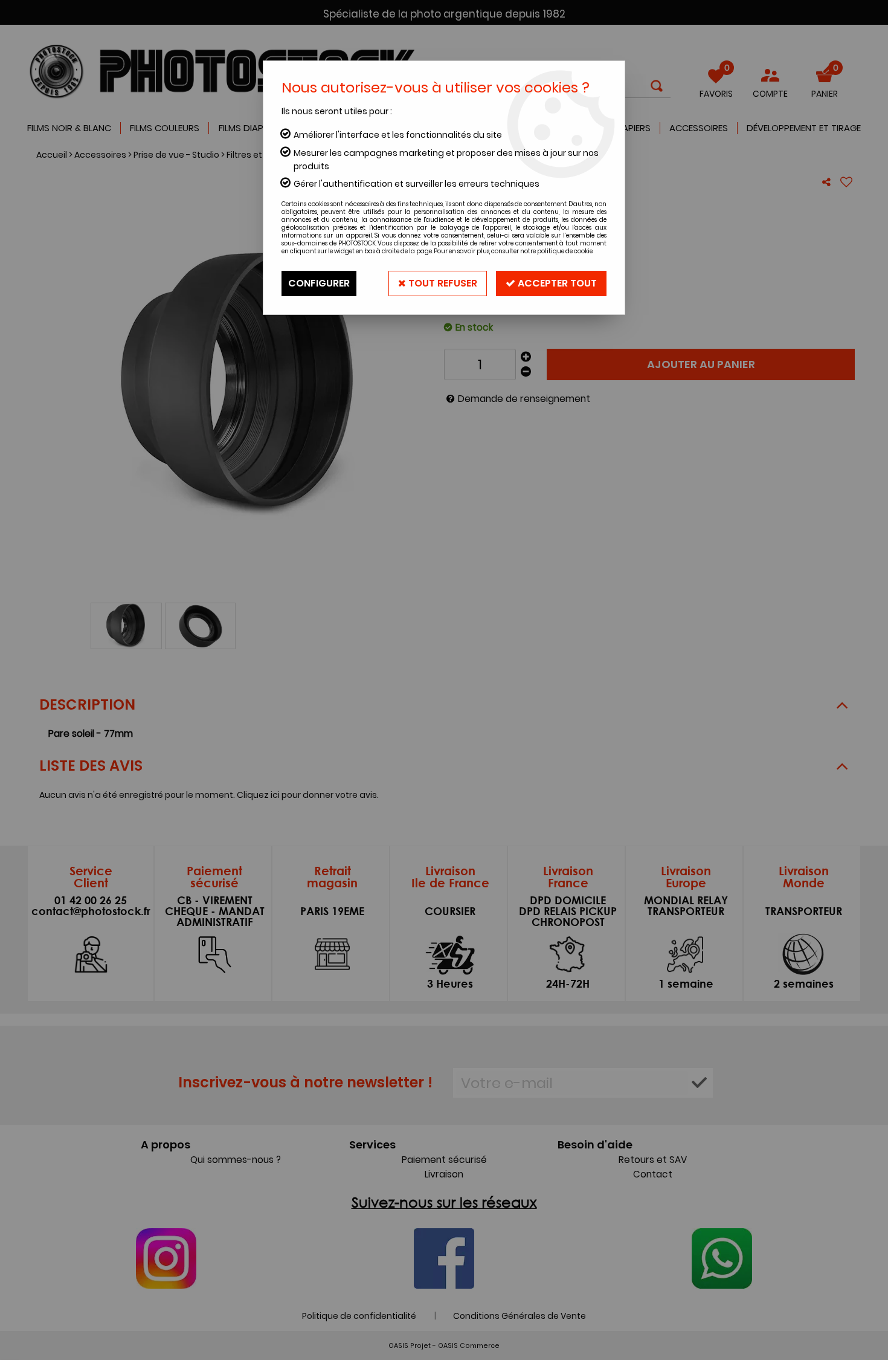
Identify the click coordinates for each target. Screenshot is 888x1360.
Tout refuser (441, 283)
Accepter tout (556, 283)
